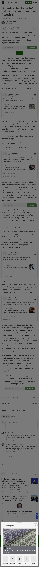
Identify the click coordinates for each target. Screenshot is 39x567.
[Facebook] (12, 559)
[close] (35, 525)
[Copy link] (5, 559)
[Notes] (26, 559)
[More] (33, 559)
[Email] (19, 559)
